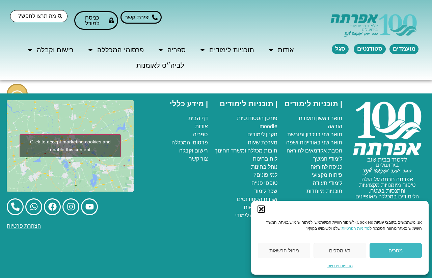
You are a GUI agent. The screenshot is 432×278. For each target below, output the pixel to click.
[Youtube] (89, 206)
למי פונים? (265, 175)
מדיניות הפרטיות (356, 228)
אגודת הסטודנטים (257, 199)
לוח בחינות (265, 159)
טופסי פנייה (264, 183)
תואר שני (332, 134)
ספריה (176, 50)
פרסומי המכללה (120, 50)
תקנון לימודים (262, 134)
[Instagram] (70, 206)
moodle (268, 126)
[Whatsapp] (33, 206)
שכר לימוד (265, 191)
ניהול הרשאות (284, 250)
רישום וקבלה (55, 50)
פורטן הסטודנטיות (257, 118)
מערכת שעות (262, 142)
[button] (261, 209)
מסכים (395, 250)
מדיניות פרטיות (340, 265)
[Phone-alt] (15, 206)
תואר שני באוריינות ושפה (314, 142)
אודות (286, 50)
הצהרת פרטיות (24, 226)
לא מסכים (339, 250)
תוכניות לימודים (231, 50)
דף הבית (198, 118)
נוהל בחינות (264, 167)
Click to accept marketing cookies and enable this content (70, 145)
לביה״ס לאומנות (160, 65)
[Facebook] (52, 206)
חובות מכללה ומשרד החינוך (246, 151)
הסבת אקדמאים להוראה (314, 151)
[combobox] (39, 16)
